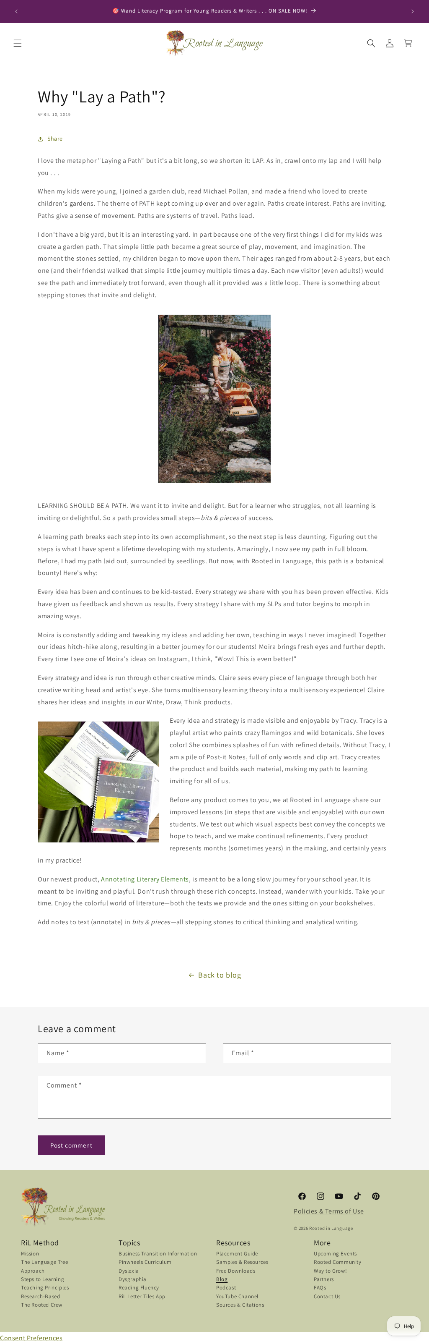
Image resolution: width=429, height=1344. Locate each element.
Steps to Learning (42, 1279)
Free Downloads (235, 1270)
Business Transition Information (158, 1254)
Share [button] (55, 138)
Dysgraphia (133, 1279)
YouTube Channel (237, 1296)
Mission (30, 1254)
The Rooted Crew (41, 1304)
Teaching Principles (45, 1287)
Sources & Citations (240, 1304)
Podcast (226, 1287)
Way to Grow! (330, 1270)
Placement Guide (237, 1254)
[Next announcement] (412, 11)
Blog (221, 1279)
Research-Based (40, 1296)
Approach (33, 1270)
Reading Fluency (139, 1287)
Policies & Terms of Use (329, 1211)
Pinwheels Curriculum (145, 1262)
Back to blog (219, 975)
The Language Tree (44, 1262)
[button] (17, 43)
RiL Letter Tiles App (142, 1296)
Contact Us (327, 1296)
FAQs (320, 1287)
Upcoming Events (335, 1254)
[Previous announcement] (16, 11)
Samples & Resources (242, 1262)
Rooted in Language (331, 1228)
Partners (324, 1279)
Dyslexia (129, 1270)
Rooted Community (338, 1262)
